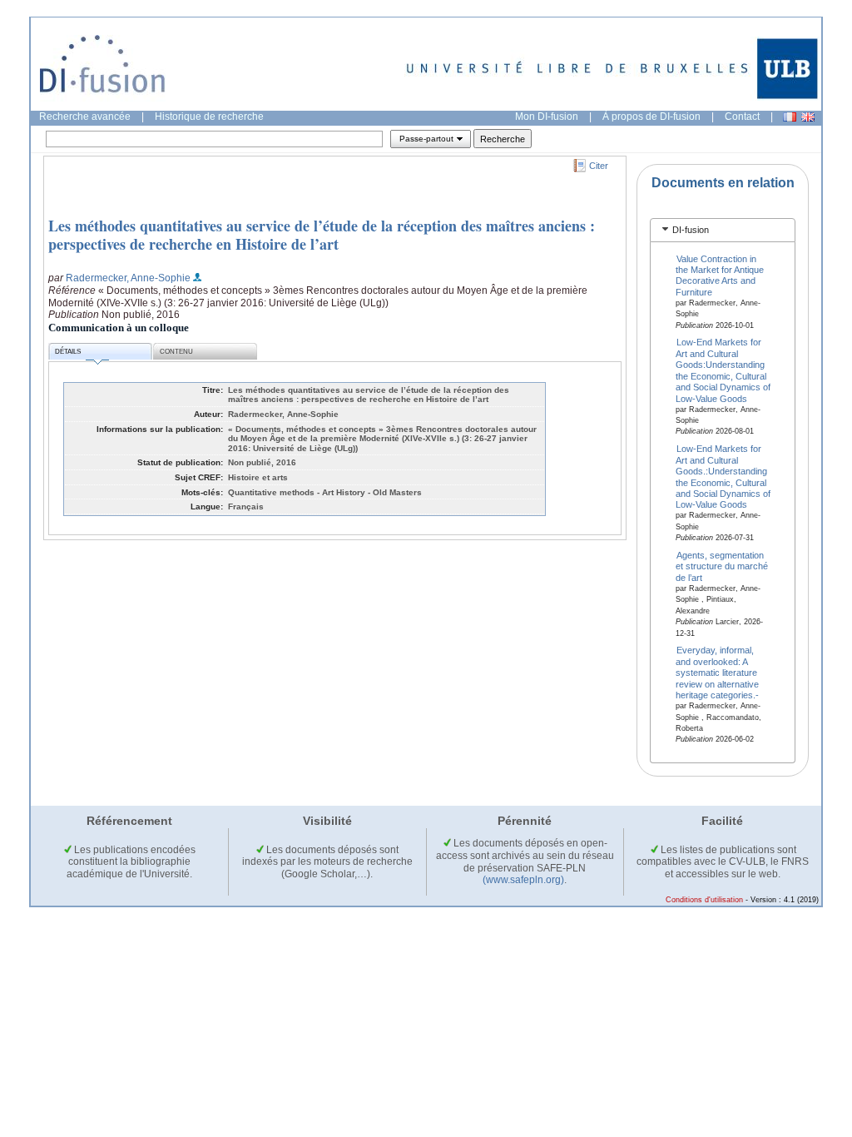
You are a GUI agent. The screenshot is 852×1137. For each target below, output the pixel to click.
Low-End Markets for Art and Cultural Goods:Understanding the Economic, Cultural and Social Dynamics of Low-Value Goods (723, 370)
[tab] (722, 230)
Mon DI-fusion (546, 116)
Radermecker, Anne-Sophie (128, 278)
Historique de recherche (209, 116)
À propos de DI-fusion (651, 116)
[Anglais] (808, 117)
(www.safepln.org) (523, 880)
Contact (742, 116)
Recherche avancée (85, 116)
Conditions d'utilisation (704, 900)
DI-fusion (690, 230)
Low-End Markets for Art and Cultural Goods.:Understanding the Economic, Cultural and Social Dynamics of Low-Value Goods (723, 476)
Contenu (176, 351)
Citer (598, 166)
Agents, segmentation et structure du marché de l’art (722, 566)
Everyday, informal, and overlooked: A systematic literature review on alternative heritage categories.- (717, 672)
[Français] (789, 117)
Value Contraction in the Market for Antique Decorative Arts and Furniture (720, 274)
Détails (68, 351)
